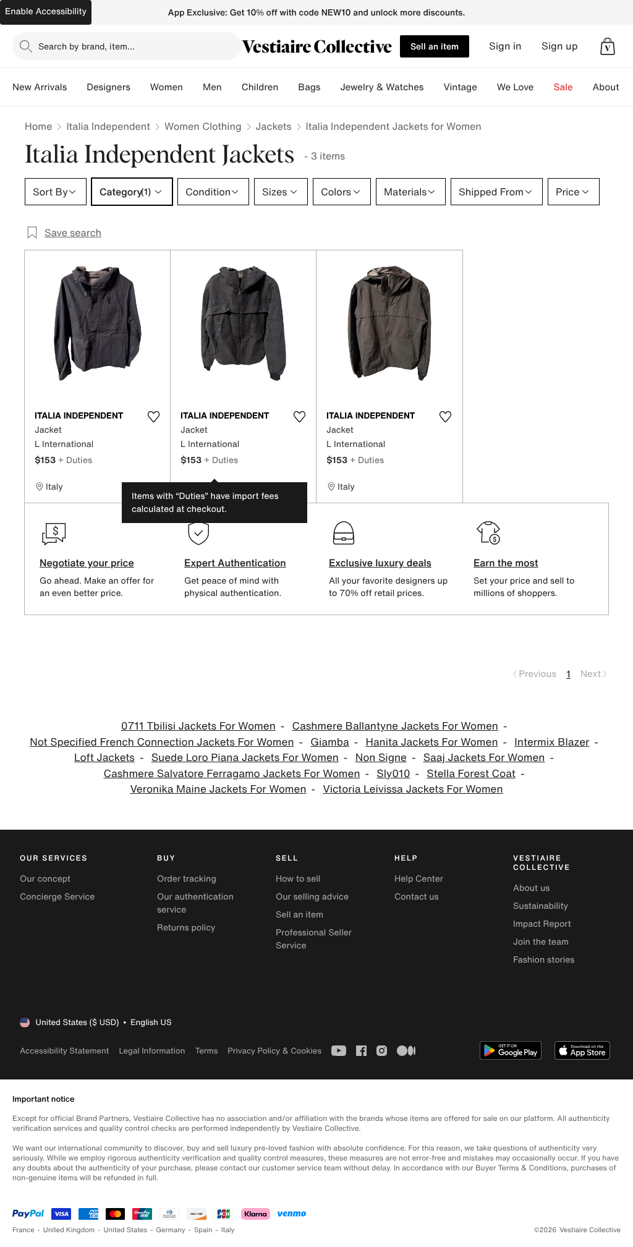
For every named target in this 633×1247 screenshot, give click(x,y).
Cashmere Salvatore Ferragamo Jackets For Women (232, 773)
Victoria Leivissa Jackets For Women (413, 789)
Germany (170, 1230)
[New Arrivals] (77, 87)
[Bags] (330, 87)
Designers (108, 87)
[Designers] (140, 87)
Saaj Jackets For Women (484, 757)
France (23, 1230)
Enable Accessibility (46, 11)
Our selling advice (312, 896)
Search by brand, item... (86, 46)
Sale (563, 87)
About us (531, 888)
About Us (613, 87)
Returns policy (186, 927)
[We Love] (544, 87)
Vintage (460, 87)
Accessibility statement (64, 1051)
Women (166, 87)
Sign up (560, 46)
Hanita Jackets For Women (431, 742)
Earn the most (506, 562)
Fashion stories (543, 959)
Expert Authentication (235, 562)
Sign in (505, 46)
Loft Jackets (104, 757)
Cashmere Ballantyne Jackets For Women (395, 726)
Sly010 (393, 773)
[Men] (232, 87)
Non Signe (381, 757)
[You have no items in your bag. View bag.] (607, 46)
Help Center (418, 878)
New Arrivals (39, 87)
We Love (515, 87)
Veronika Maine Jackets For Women (218, 789)
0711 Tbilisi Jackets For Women (198, 726)
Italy (228, 1230)
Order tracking (186, 878)
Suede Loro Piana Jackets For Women (245, 757)
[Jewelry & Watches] (433, 87)
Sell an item (434, 46)
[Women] (193, 87)
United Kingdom (69, 1230)
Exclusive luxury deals (380, 562)
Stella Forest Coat (471, 773)
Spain (203, 1230)
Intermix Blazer (551, 742)
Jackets (274, 126)
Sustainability (540, 906)
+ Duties (75, 459)
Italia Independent (108, 126)
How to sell (298, 878)
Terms (206, 1051)
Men (212, 87)
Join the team (541, 941)
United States (126, 1230)
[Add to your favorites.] (153, 416)
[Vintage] (487, 87)
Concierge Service (57, 896)
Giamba (329, 742)
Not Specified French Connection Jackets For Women (162, 742)
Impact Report (542, 923)
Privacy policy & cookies (274, 1051)
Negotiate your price (87, 562)
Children (260, 87)
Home (38, 126)
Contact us (416, 896)
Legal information (152, 1051)
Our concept (45, 878)
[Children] (288, 87)
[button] (607, 46)
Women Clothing (203, 126)
